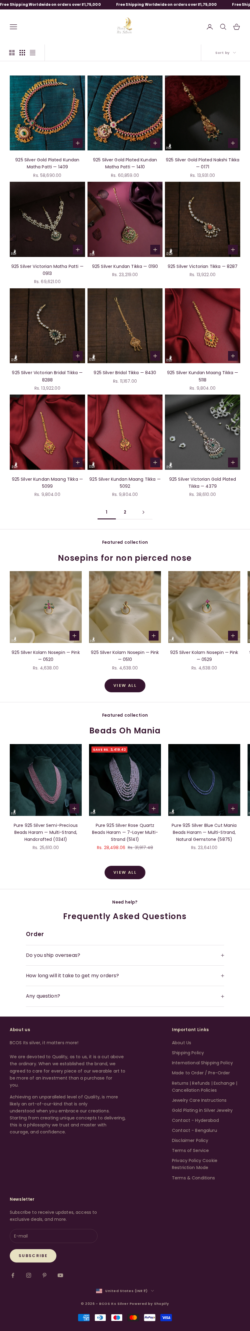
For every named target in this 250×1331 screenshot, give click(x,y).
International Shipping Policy (202, 1063)
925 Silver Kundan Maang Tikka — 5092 (124, 482)
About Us (181, 1043)
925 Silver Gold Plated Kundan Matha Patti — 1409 (47, 163)
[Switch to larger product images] (12, 52)
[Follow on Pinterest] (44, 1275)
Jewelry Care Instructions (199, 1100)
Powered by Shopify (149, 1303)
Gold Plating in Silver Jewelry (202, 1110)
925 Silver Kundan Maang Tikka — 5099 (47, 482)
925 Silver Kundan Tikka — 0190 (125, 266)
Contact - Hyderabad (195, 1120)
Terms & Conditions (193, 1178)
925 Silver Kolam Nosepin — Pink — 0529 (204, 655)
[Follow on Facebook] (13, 1275)
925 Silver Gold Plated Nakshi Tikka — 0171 (202, 163)
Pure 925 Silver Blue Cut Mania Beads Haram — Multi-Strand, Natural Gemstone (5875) (204, 832)
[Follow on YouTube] (60, 1275)
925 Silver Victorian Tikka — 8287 (203, 266)
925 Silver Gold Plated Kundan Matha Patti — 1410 (125, 163)
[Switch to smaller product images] (22, 52)
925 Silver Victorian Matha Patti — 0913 (47, 269)
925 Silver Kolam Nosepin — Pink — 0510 (125, 655)
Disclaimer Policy (190, 1140)
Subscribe (33, 1256)
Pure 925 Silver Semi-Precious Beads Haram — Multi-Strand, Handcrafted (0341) (46, 832)
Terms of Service (190, 1150)
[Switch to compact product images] (32, 52)
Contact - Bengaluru (194, 1130)
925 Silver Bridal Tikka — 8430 (125, 373)
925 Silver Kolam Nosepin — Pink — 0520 (46, 655)
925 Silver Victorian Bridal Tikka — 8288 (47, 376)
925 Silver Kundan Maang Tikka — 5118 (202, 376)
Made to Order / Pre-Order (201, 1073)
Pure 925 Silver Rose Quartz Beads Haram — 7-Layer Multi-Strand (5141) (125, 832)
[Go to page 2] (143, 512)
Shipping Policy (188, 1053)
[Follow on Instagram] (29, 1275)
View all (125, 685)
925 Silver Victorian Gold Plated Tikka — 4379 (202, 482)
